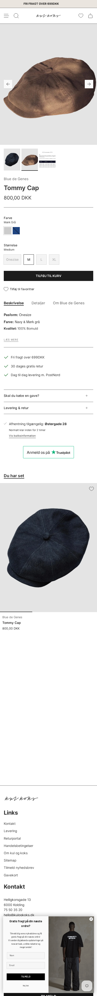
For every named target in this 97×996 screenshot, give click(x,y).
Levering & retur (16, 408)
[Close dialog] (91, 919)
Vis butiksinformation (22, 435)
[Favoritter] (81, 15)
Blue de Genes (16, 179)
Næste (89, 84)
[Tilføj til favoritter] (91, 488)
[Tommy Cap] (48, 547)
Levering (10, 831)
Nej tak (26, 986)
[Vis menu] (6, 15)
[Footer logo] (21, 798)
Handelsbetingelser (18, 846)
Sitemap (10, 860)
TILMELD (25, 977)
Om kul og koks (16, 853)
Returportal (12, 838)
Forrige (8, 84)
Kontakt (10, 823)
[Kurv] (90, 15)
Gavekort (11, 875)
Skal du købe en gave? (21, 396)
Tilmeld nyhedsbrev (19, 868)
